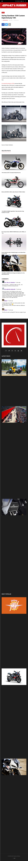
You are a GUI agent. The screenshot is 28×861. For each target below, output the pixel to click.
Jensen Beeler (5, 20)
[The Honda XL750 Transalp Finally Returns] (14, 162)
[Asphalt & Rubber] (14, 5)
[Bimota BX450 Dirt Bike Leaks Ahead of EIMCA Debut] (14, 182)
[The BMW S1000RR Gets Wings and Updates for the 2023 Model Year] (14, 263)
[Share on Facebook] (3, 24)
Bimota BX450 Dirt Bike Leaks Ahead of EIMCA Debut (13, 192)
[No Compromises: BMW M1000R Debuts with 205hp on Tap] (14, 222)
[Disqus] (14, 296)
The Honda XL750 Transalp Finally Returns (11, 172)
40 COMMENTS (16, 20)
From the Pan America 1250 (8, 83)
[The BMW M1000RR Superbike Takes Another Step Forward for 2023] (14, 201)
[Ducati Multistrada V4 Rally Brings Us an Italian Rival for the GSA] (14, 242)
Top (14, 858)
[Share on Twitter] (6, 24)
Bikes (3, 12)
